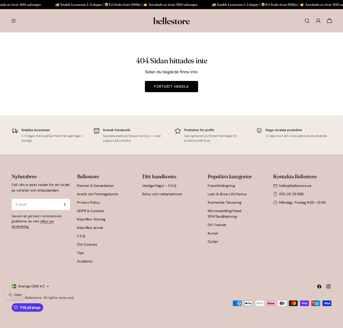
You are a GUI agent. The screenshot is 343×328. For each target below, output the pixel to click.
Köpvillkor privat (90, 227)
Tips (80, 253)
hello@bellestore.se (295, 185)
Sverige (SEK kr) (31, 286)
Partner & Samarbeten (95, 185)
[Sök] (307, 20)
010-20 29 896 (291, 194)
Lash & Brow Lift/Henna (227, 194)
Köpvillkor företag (91, 219)
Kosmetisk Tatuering (224, 202)
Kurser (213, 233)
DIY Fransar (217, 225)
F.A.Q (81, 236)
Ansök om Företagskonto (97, 194)
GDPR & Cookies (90, 211)
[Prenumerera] (65, 204)
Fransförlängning (221, 185)
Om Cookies (87, 244)
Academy (84, 261)
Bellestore (33, 297)
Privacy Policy (88, 202)
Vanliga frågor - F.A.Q (159, 185)
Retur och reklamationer (162, 194)
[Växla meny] (13, 20)
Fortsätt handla (171, 86)
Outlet (213, 241)
